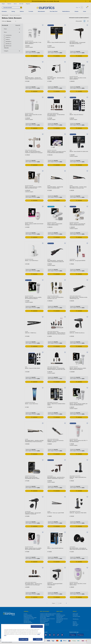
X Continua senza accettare (37, 626)
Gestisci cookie (24, 639)
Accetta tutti (38, 639)
